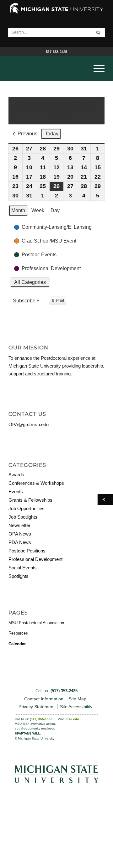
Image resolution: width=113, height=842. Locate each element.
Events (15, 491)
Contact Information (43, 698)
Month (18, 210)
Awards (16, 474)
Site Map (77, 698)
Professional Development (35, 559)
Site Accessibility (76, 706)
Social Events (22, 567)
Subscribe (24, 300)
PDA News (19, 542)
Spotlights (18, 576)
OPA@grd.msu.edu (28, 424)
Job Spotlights (22, 517)
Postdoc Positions (27, 550)
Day (55, 210)
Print (57, 301)
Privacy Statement (37, 706)
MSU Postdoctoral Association (36, 622)
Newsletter (19, 525)
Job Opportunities (26, 508)
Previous (27, 133)
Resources (18, 633)
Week (37, 210)
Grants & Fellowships (30, 500)
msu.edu (72, 719)
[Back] (105, 500)
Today (51, 133)
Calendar (17, 643)
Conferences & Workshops (36, 483)
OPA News (19, 533)
